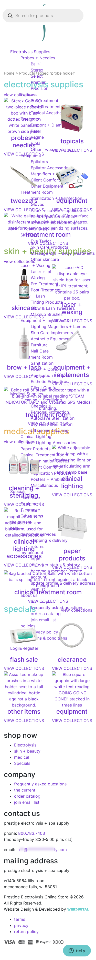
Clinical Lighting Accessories (48, 442)
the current (24, 790)
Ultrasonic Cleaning (50, 430)
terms (19, 919)
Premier (38, 82)
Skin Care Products (49, 247)
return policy (26, 931)
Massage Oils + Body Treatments (63, 253)
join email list (26, 802)
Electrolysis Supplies (30, 51)
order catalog (27, 796)
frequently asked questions (57, 607)
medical (21, 757)
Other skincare (45, 259)
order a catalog (46, 613)
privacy (21, 925)
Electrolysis (25, 744)
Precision (39, 88)
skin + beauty (27, 751)
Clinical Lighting (35, 436)
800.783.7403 (31, 833)
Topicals (28, 94)
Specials (22, 763)
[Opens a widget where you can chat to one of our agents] (77, 951)
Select (37, 76)
